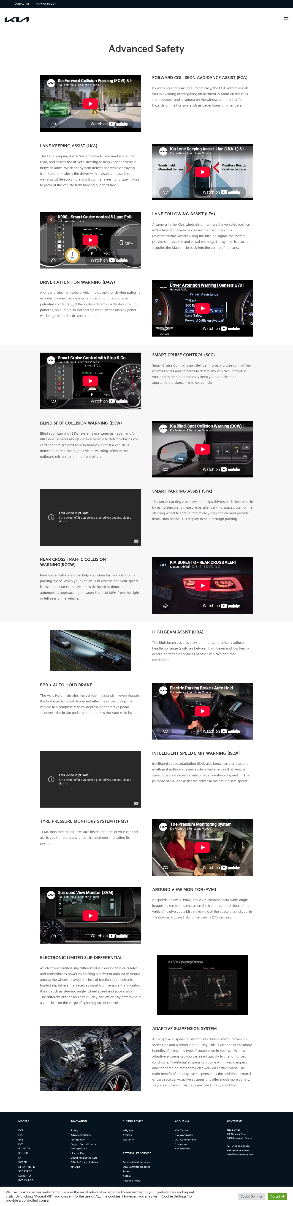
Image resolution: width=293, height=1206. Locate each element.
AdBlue (127, 1176)
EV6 (20, 1139)
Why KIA (128, 1130)
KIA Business (182, 1148)
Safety (74, 1130)
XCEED (22, 1162)
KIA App (75, 1166)
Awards (127, 1135)
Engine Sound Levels (83, 1144)
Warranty (128, 1139)
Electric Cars (78, 1153)
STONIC (23, 1153)
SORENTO (24, 1175)
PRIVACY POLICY (46, 4)
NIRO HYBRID (26, 1166)
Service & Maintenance (136, 1162)
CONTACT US (22, 4)
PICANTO (24, 1148)
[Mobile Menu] (286, 19)
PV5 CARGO (26, 1180)
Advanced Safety (81, 1135)
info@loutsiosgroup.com (240, 1154)
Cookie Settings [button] (252, 1196)
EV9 (20, 1144)
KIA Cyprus (181, 1130)
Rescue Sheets (131, 1180)
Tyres (126, 1171)
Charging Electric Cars (84, 1157)
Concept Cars (79, 1148)
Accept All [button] (277, 1196)
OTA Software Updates (84, 1162)
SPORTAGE (25, 1171)
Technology (78, 1139)
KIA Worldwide (184, 1135)
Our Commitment (185, 1139)
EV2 (20, 1130)
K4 (20, 1157)
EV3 (20, 1135)
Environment (182, 1144)
